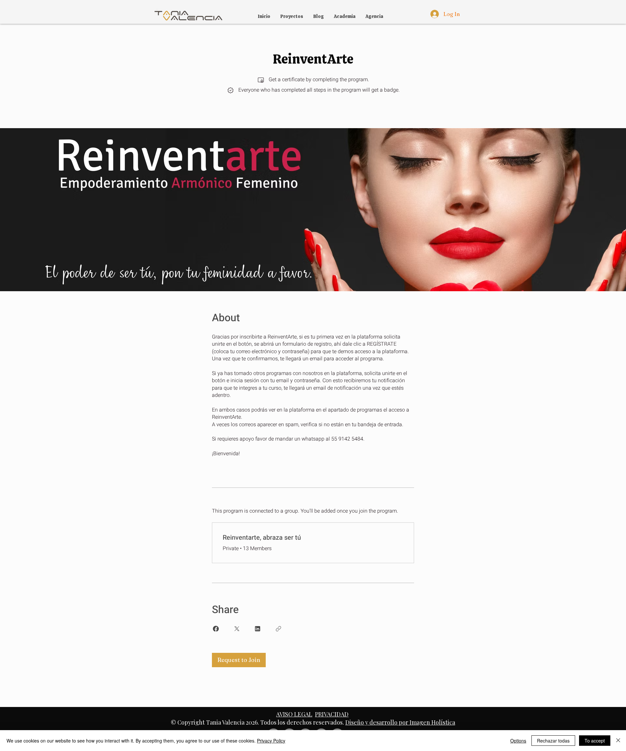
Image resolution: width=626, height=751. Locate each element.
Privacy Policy (271, 740)
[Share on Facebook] (216, 629)
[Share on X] (237, 629)
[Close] (618, 740)
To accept (595, 740)
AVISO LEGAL (294, 714)
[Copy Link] (278, 629)
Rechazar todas (553, 740)
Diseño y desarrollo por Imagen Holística (400, 722)
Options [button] (518, 740)
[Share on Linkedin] (257, 629)
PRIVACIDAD (332, 714)
